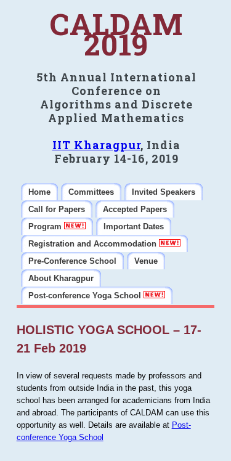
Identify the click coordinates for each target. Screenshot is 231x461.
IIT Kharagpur (96, 144)
